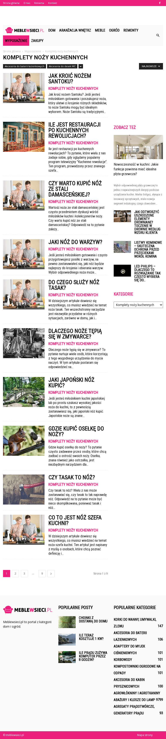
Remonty (130, 30)
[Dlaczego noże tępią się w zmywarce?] (24, 343)
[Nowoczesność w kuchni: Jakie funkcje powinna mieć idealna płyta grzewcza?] (138, 147)
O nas (27, 3)
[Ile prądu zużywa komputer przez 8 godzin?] (67, 657)
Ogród (114, 30)
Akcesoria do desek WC (62, 66)
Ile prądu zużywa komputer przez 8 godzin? (93, 656)
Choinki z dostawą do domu (93, 619)
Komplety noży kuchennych (73, 88)
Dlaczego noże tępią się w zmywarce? (75, 334)
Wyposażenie (16, 40)
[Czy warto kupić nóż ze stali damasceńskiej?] (24, 195)
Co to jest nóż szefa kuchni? (75, 520)
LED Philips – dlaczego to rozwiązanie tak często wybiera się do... (147, 273)
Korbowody (123, 660)
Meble (100, 30)
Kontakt (52, 3)
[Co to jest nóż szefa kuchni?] (24, 530)
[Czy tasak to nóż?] (24, 490)
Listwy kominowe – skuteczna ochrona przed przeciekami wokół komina (148, 249)
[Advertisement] (83, 15)
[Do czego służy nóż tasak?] (24, 294)
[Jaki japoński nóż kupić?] (24, 392)
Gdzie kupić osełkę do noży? (76, 431)
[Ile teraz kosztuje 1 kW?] (67, 640)
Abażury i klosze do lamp (134, 700)
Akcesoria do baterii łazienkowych (24, 66)
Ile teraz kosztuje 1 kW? (91, 637)
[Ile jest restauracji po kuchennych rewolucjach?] (24, 137)
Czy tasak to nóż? (71, 477)
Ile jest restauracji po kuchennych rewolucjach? (74, 130)
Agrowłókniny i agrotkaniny (137, 693)
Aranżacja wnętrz (75, 30)
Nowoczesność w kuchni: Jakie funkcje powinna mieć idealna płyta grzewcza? (136, 169)
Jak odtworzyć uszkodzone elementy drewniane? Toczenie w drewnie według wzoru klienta (147, 222)
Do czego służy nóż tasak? (73, 285)
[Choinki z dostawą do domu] (67, 622)
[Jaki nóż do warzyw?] (24, 254)
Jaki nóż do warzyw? (75, 242)
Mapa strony (145, 735)
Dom (51, 30)
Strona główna (11, 3)
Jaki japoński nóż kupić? (71, 383)
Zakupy (37, 40)
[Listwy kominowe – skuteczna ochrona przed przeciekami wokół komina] (122, 247)
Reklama (39, 3)
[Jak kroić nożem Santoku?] (24, 88)
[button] (158, 35)
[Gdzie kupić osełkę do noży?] (24, 441)
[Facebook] (159, 3)
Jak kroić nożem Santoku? (69, 79)
